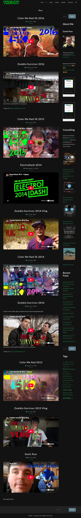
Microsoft (72, 369)
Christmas (65, 364)
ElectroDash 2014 (31, 164)
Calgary (67, 362)
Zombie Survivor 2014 (30, 302)
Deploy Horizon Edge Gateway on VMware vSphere (68, 330)
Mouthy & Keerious (67, 374)
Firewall (64, 366)
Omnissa (70, 376)
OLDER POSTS (9, 499)
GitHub (57, 2)
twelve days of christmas (68, 384)
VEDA (64, 387)
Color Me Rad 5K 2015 (30, 119)
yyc (72, 398)
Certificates (71, 362)
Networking (66, 376)
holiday (67, 366)
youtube (67, 397)
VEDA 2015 (68, 387)
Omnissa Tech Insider (68, 70)
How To (66, 369)
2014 (63, 362)
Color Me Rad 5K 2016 (30, 18)
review (71, 380)
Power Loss (69, 378)
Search (72, 16)
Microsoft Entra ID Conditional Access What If (68, 200)
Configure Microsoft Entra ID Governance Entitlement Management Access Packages (68, 174)
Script (64, 382)
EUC (69, 364)
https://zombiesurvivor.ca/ (17, 108)
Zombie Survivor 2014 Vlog (30, 210)
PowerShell (66, 380)
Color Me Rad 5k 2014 (31, 256)
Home (42, 2)
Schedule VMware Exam (69, 341)
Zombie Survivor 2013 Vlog (30, 408)
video (65, 390)
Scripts (51, 2)
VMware (65, 395)
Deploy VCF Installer (68, 264)
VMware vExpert (67, 65)
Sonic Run (31, 454)
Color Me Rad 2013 (30, 362)
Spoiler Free (68, 382)
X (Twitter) (70, 2)
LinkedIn (63, 2)
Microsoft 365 (65, 371)
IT (46, 2)
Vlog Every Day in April (67, 392)
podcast (64, 378)
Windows (70, 395)
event (71, 364)
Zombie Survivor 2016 (30, 64)
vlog (70, 389)
